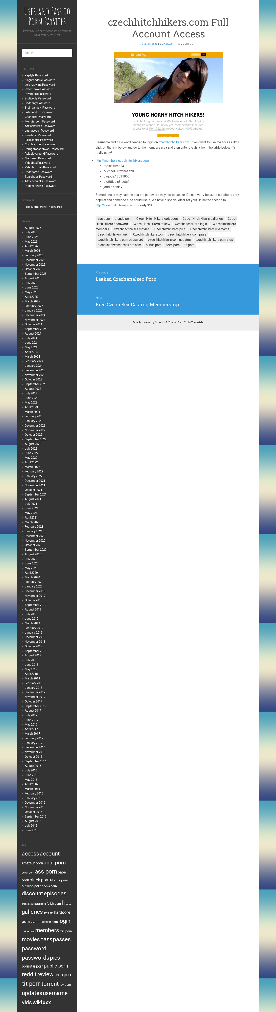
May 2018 (31, 669)
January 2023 (33, 421)
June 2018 (31, 664)
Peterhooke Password (39, 89)
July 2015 (31, 825)
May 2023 (31, 402)
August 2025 (33, 278)
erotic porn (27, 904)
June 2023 (31, 397)
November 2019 (35, 595)
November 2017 (35, 696)
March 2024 (32, 356)
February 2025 (34, 305)
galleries (32, 911)
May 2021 (31, 512)
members (47, 930)
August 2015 (33, 821)
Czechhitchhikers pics (169, 229)
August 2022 (33, 444)
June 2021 (31, 508)
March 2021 (32, 522)
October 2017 (33, 701)
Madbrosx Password (38, 158)
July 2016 (31, 770)
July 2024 (31, 338)
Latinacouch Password (39, 130)
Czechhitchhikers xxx (148, 234)
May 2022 (31, 457)
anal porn (55, 862)
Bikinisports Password (39, 140)
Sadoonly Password (37, 103)
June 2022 (31, 453)
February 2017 (34, 738)
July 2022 (31, 448)
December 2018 (35, 637)
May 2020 (31, 568)
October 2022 (33, 434)
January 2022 (33, 476)
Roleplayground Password (41, 153)
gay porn (48, 913)
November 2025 (35, 264)
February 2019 (34, 628)
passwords (35, 957)
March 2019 (32, 623)
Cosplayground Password (41, 144)
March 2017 (32, 733)
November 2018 (35, 641)
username (55, 993)
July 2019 (31, 614)
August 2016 (33, 765)
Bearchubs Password (38, 176)
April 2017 (31, 729)
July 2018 (31, 660)
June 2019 (31, 618)
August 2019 (33, 609)
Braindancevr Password (40, 107)
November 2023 (35, 375)
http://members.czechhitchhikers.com (122, 161)
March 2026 (32, 250)
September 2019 (35, 604)
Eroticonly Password (38, 98)
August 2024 (33, 333)
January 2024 (33, 365)
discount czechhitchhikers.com (119, 245)
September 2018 (35, 651)
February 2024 (34, 361)
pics (55, 957)
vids (27, 1002)
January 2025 (33, 310)
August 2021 (33, 499)
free (66, 902)
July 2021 (31, 503)
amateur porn (32, 863)
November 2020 (35, 540)
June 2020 (31, 563)
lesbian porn (50, 922)
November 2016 (35, 752)
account (50, 853)
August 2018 (33, 655)
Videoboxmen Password (40, 167)
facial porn (39, 903)
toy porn (65, 985)
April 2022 (31, 462)
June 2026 (31, 237)
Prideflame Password (38, 172)
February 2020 (34, 581)
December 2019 (35, 591)
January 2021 (33, 531)
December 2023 (35, 370)
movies (31, 939)
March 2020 (32, 577)
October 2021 (33, 489)
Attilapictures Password (40, 126)
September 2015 (35, 816)
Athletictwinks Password (40, 181)
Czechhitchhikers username (209, 229)
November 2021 (35, 485)
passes (62, 939)
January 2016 (33, 798)
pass (46, 939)
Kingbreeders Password (40, 80)
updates (32, 993)
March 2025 (32, 301)
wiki (37, 1002)
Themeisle (197, 322)
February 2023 (34, 416)
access (30, 853)
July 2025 (31, 283)
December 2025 (35, 260)
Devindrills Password (38, 93)
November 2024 (35, 319)
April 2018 (31, 673)
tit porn (31, 983)
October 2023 (33, 379)
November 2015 (35, 807)
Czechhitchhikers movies (132, 229)
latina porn (36, 922)
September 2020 (35, 549)
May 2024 (31, 347)
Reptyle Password (36, 75)
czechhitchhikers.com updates (169, 240)
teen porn (63, 974)
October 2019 (33, 600)
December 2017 (35, 692)
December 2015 (35, 802)
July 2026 (31, 232)
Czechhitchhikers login (191, 224)
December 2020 (35, 536)
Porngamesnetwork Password (44, 149)
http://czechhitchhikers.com (115, 205)
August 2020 (33, 554)
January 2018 (33, 687)
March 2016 (32, 788)
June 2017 (31, 719)
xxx (47, 1002)
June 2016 (31, 775)
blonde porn (59, 880)
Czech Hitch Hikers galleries (203, 219)
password (34, 948)
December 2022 (35, 425)
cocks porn (49, 886)
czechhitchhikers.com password (120, 240)
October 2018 (33, 646)
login (64, 921)
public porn (56, 966)
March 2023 (32, 411)
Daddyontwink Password (40, 185)
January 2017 (33, 743)
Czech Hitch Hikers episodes (157, 219)
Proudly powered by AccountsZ (150, 322)
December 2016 (35, 747)
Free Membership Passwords (43, 206)
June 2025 (31, 287)
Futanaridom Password (40, 112)
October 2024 (33, 324)
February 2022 (34, 471)
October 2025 (33, 269)
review (45, 974)
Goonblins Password (38, 116)
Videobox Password (37, 162)
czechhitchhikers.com (174, 142)
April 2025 (31, 296)
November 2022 (35, 430)
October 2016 (33, 756)
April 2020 (31, 572)
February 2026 (34, 255)
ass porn (46, 871)
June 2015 (31, 830)
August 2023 (33, 388)
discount (32, 893)
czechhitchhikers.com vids (214, 240)
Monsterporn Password (40, 121)
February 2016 (34, 793)
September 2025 (35, 273)
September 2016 (35, 761)
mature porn (28, 931)
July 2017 (31, 715)
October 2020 (33, 545)
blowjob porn (31, 886)
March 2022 (32, 467)
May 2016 (31, 779)
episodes (55, 893)
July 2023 (31, 393)
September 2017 (35, 706)
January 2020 (33, 586)
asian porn (28, 872)
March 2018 (32, 678)
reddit (29, 974)
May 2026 (31, 241)
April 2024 (31, 352)
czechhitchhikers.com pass (187, 234)
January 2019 (33, 632)
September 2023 (35, 384)
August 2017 (33, 710)
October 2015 (33, 811)
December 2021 (35, 480)
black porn (40, 879)
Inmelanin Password (38, 135)
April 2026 (31, 246)
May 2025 (31, 292)
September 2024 (35, 329)
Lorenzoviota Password (40, 84)
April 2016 (31, 784)
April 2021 (31, 517)
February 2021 (34, 526)
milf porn (66, 931)
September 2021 (35, 494)
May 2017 (31, 724)
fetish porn (53, 903)
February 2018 (34, 683)
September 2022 (35, 439)
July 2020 (31, 559)
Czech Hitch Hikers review (151, 224)
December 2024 (35, 315)
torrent (50, 983)
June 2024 (31, 342)
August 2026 (33, 227)
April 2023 (31, 407)
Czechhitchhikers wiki (113, 234)
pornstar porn (32, 966)
